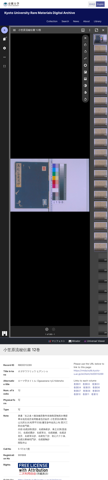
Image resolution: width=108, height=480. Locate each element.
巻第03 (95, 384)
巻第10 (77, 394)
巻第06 (96, 387)
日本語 (92, 4)
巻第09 (96, 390)
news (76, 21)
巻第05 (86, 387)
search (65, 21)
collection (52, 21)
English (100, 4)
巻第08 (86, 390)
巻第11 (86, 394)
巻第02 (86, 384)
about (86, 21)
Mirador (75, 341)
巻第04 (77, 387)
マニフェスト (58, 341)
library (97, 21)
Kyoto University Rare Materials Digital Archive (39, 13)
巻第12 (94, 394)
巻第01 (77, 384)
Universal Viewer (95, 341)
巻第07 (77, 390)
